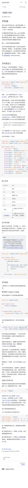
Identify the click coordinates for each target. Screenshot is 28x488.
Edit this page (7, 449)
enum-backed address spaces (14, 247)
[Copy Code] (25, 82)
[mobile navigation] (25, 2)
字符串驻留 (6, 55)
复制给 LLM (7, 16)
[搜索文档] (21, 2)
